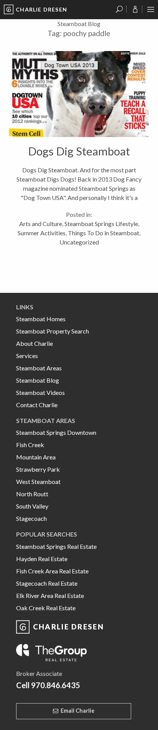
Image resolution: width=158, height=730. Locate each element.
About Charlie (34, 343)
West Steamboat (38, 481)
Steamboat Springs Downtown (56, 432)
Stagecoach (31, 518)
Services (27, 355)
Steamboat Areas (39, 368)
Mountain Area (36, 457)
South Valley (32, 506)
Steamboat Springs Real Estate (56, 546)
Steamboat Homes (41, 318)
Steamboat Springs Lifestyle (101, 223)
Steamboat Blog (37, 380)
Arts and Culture (40, 223)
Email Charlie (77, 710)
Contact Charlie (37, 404)
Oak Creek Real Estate (46, 607)
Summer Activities (42, 232)
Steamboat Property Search (52, 331)
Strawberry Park (38, 469)
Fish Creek (30, 444)
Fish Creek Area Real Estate (52, 571)
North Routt (32, 493)
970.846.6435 (55, 685)
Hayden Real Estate (41, 558)
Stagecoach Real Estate (46, 583)
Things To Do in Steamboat (103, 232)
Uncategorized (79, 242)
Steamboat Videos (40, 392)
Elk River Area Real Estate (50, 595)
